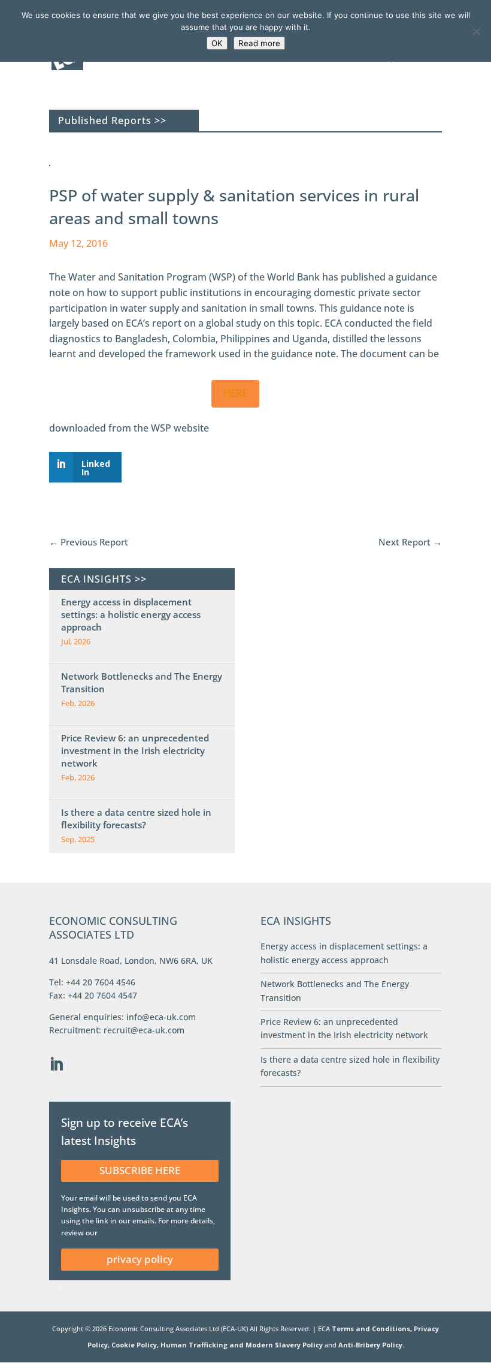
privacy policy (140, 1259)
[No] (476, 31)
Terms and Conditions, (372, 1328)
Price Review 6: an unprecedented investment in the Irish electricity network (135, 750)
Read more (259, 43)
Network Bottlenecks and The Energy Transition (141, 682)
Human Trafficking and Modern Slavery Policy (242, 1344)
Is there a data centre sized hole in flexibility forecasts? (136, 818)
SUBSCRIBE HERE (139, 1170)
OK (217, 43)
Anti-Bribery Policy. (371, 1344)
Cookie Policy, (135, 1344)
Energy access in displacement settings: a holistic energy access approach (131, 614)
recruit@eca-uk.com (144, 1030)
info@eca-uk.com (161, 1017)
